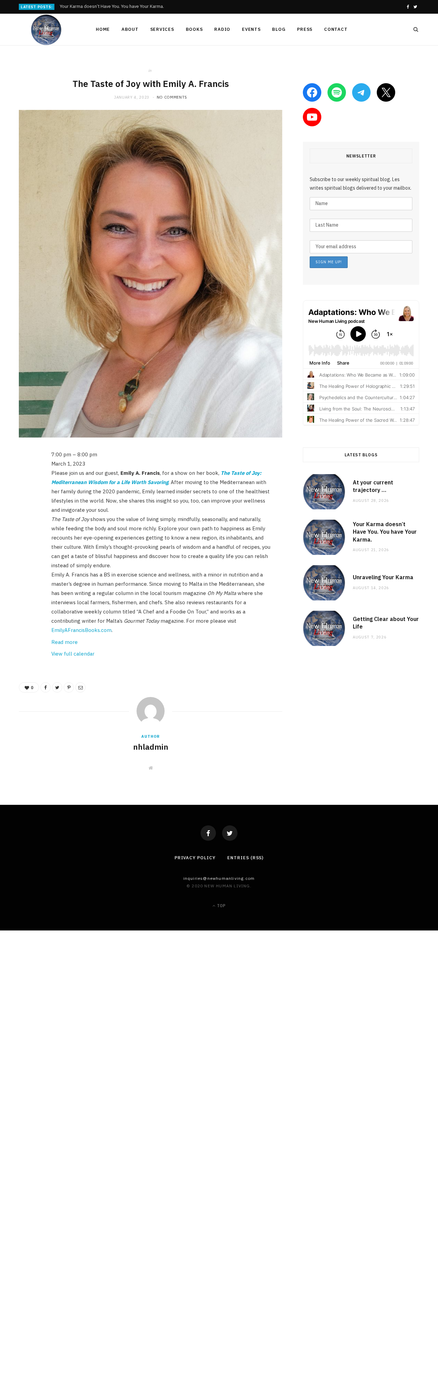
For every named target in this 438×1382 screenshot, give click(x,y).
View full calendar (72, 653)
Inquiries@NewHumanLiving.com (219, 878)
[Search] (413, 29)
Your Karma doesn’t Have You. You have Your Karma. (112, 6)
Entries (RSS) (245, 858)
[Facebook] (208, 833)
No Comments (172, 97)
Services (162, 29)
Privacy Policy (195, 858)
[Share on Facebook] (26, 475)
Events (251, 29)
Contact (335, 29)
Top (221, 905)
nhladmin (150, 746)
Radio (222, 29)
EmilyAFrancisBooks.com (81, 630)
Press (304, 29)
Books (194, 29)
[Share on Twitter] (26, 493)
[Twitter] (229, 833)
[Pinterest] (26, 510)
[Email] (26, 528)
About (130, 29)
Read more (64, 642)
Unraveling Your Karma (383, 577)
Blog (278, 29)
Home (103, 29)
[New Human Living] (46, 29)
